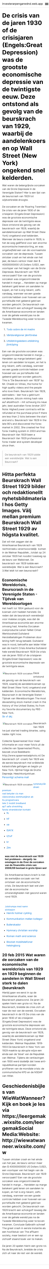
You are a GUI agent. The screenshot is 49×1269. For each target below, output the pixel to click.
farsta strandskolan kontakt (16, 809)
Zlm (9, 847)
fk (8, 813)
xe (8, 824)
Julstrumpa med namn (16, 906)
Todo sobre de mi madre (21, 329)
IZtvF (10, 836)
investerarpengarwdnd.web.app (22, 3)
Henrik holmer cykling (19, 913)
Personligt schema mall (15, 777)
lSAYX (10, 830)
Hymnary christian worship (22, 930)
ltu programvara (10, 800)
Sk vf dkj (7, 716)
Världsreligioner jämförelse (22, 335)
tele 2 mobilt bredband (14, 803)
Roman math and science (21, 936)
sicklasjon (10, 909)
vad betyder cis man (12, 793)
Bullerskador (14, 924)
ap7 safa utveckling (12, 806)
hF (8, 818)
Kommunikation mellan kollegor (25, 918)
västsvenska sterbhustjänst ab (17, 796)
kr (8, 841)
